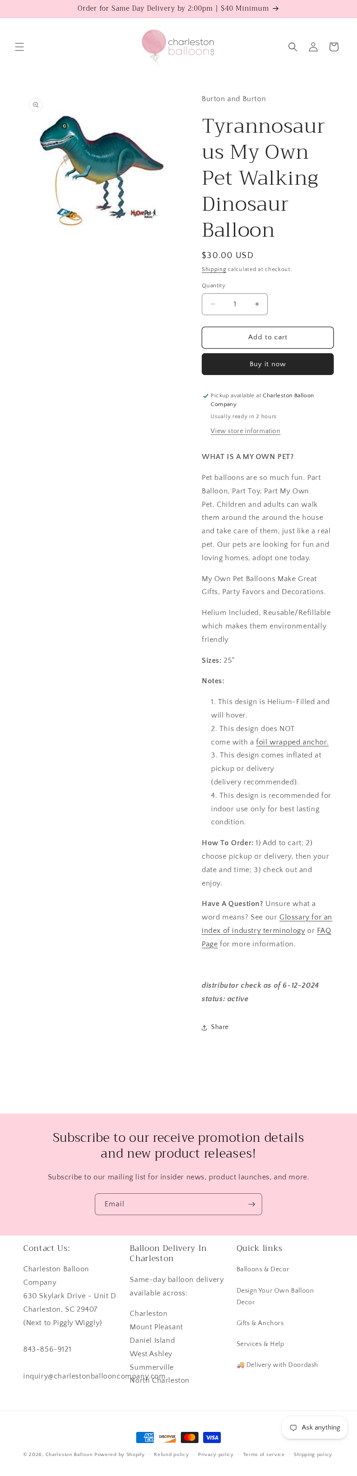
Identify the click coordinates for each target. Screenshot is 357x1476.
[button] (19, 47)
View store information (245, 431)
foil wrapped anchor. (292, 742)
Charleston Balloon (69, 1454)
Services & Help (260, 1344)
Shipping (214, 269)
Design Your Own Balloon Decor (275, 1296)
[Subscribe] (251, 1204)
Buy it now (268, 364)
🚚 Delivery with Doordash (277, 1365)
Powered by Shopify (119, 1454)
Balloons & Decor (263, 1269)
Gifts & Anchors (260, 1323)
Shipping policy (313, 1454)
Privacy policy (216, 1454)
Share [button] (220, 1027)
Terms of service (264, 1454)
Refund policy (171, 1454)
